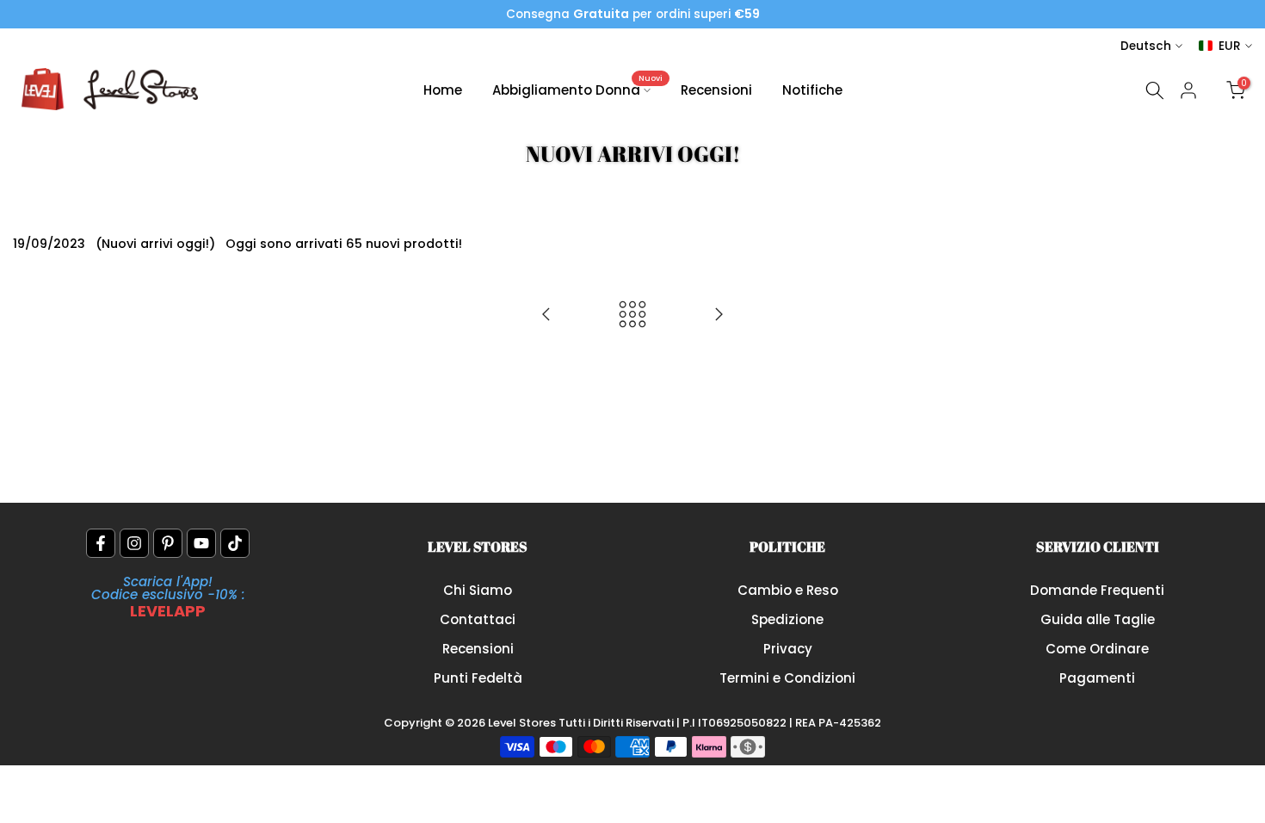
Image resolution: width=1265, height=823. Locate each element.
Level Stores (523, 723)
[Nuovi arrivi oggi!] (546, 315)
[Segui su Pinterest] (167, 543)
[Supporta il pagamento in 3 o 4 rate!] (719, 315)
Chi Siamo (477, 590)
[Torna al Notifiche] (632, 315)
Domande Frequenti (1097, 590)
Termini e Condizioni (787, 678)
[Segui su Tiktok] (235, 543)
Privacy (787, 649)
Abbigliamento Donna (577, 89)
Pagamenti (1097, 678)
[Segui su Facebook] (100, 543)
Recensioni (716, 90)
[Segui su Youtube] (201, 543)
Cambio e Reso (787, 590)
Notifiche (812, 90)
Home (442, 90)
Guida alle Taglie (1097, 619)
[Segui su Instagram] (134, 543)
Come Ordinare (1097, 649)
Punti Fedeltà (478, 678)
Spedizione (787, 619)
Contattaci (477, 619)
